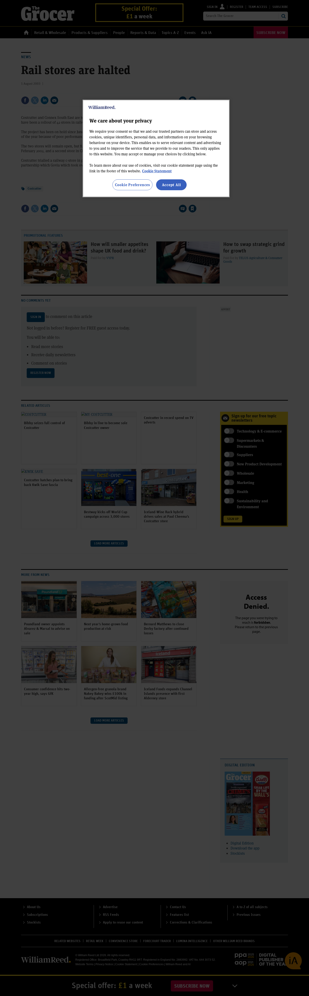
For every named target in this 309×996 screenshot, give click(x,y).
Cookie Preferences (132, 184)
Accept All (171, 184)
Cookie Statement (157, 170)
